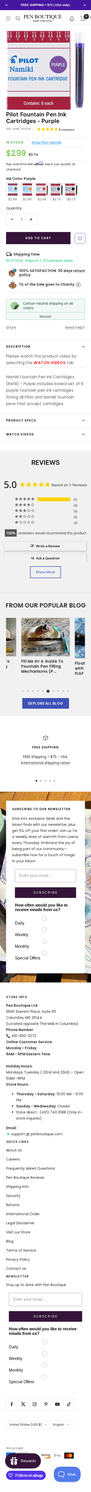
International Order (23, 1213)
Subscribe (45, 892)
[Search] (18, 18)
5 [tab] (43, 691)
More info (45, 316)
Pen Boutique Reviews (25, 1177)
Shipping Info (17, 1186)
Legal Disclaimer (20, 1223)
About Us (14, 1150)
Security (13, 1195)
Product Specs (21, 420)
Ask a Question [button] (48, 558)
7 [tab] (53, 691)
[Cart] (82, 18)
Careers (13, 1159)
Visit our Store (18, 1232)
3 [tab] (32, 691)
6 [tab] (48, 691)
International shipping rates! (45, 762)
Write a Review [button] (48, 546)
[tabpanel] (45, 647)
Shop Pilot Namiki (46, 142)
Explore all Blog (45, 703)
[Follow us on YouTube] (57, 1404)
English (58, 1424)
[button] (72, 18)
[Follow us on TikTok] (68, 1404)
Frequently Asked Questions (30, 1168)
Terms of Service (21, 1250)
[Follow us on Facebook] (11, 1404)
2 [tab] (27, 691)
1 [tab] (22, 691)
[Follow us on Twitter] (23, 1404)
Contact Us (16, 1268)
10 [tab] (68, 691)
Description (18, 346)
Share (11, 327)
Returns (12, 1204)
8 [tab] (58, 691)
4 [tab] (37, 691)
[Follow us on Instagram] (34, 1404)
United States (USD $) (25, 1424)
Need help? (75, 327)
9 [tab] (63, 691)
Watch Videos (20, 434)
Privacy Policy (18, 1259)
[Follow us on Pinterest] (46, 1404)
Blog (9, 1241)
